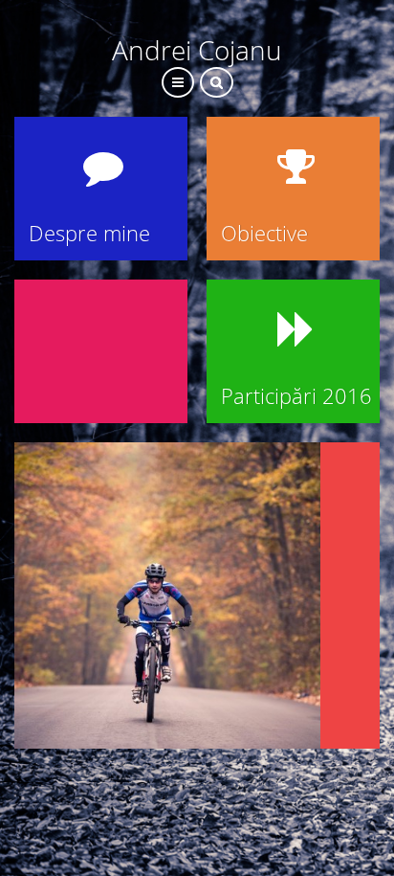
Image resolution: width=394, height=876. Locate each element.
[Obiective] (296, 176)
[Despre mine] (103, 176)
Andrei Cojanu (197, 50)
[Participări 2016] (296, 338)
